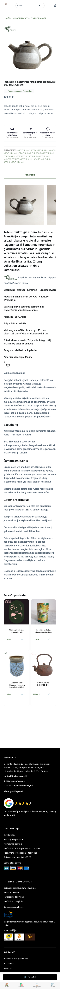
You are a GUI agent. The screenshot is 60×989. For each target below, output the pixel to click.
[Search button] (40, 5)
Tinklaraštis (9, 834)
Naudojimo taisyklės (14, 896)
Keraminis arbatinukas (38, 156)
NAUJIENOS (39, 159)
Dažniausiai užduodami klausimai (20, 887)
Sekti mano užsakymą (14, 781)
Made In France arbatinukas (18, 159)
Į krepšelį (32, 977)
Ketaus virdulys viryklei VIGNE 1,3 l (43, 684)
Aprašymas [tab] (30, 175)
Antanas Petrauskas (23, 91)
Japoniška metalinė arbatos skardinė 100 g (43, 631)
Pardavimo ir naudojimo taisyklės (20, 852)
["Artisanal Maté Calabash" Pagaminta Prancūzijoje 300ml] (16, 664)
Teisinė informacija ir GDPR (17, 857)
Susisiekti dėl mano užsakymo (18, 785)
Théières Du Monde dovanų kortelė (16, 631)
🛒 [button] (22, 639)
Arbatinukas (10, 153)
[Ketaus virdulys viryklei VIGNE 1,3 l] (43, 664)
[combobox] (27, 5)
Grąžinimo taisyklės (13, 901)
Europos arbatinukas (43, 153)
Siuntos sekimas (12, 892)
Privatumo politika (13, 843)
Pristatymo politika (13, 839)
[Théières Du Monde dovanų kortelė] (16, 611)
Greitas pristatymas (14, 156)
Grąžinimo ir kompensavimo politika (22, 848)
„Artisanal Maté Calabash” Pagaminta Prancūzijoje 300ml (17, 685)
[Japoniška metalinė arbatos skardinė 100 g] (43, 611)
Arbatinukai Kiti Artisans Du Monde (36, 150)
